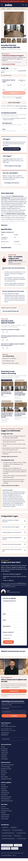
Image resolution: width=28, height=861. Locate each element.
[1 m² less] (3, 85)
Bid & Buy (3, 812)
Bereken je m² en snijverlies (9, 358)
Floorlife (2, 49)
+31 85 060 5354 (5, 733)
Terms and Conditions (6, 855)
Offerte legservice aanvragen (12, 166)
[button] (23, 5)
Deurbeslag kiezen (5, 798)
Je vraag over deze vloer (10, 601)
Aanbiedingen (4, 759)
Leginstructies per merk (6, 800)
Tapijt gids (3, 788)
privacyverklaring (5, 708)
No (7, 332)
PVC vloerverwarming (17, 830)
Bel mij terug (8, 642)
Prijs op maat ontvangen (8, 64)
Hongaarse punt (6, 830)
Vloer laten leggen (5, 766)
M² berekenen (4, 795)
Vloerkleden (4, 755)
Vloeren (3, 746)
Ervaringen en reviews (6, 810)
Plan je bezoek (14, 691)
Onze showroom (5, 808)
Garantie (3, 775)
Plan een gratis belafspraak (11, 311)
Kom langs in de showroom (11, 183)
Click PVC (9, 8)
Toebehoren (4, 757)
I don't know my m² (21, 80)
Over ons (3, 806)
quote (14, 208)
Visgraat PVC (5, 827)
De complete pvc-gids (8, 361)
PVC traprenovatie (21, 838)
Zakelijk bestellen (5, 814)
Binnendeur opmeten (6, 797)
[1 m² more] (24, 85)
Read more (4, 225)
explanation (18, 97)
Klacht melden (4, 777)
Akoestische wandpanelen (8, 838)
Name (4, 614)
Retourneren (4, 773)
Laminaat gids (4, 786)
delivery (21, 108)
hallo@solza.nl (7, 585)
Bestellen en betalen (6, 768)
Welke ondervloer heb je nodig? (10, 363)
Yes (3, 332)
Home (3, 8)
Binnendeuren (4, 748)
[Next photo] (24, 24)
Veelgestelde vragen (6, 779)
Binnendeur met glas (7, 835)
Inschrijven (14, 715)
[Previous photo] (3, 24)
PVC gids (3, 784)
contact (7, 205)
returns (25, 108)
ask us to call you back (21, 106)
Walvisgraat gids (5, 793)
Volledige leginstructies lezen (9, 456)
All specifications (6, 247)
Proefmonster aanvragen (7, 764)
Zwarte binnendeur (21, 833)
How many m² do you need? (8, 81)
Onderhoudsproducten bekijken (10, 485)
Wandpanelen (4, 750)
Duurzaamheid (4, 818)
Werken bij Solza (5, 816)
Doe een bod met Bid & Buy (11, 149)
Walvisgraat (13, 827)
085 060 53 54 (11, 106)
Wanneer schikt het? (9, 632)
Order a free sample (14, 102)
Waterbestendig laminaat (8, 833)
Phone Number (7, 626)
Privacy (14, 855)
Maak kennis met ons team (14, 263)
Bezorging (3, 770)
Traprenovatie (4, 753)
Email (5, 620)
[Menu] (2, 5)
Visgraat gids (4, 790)
